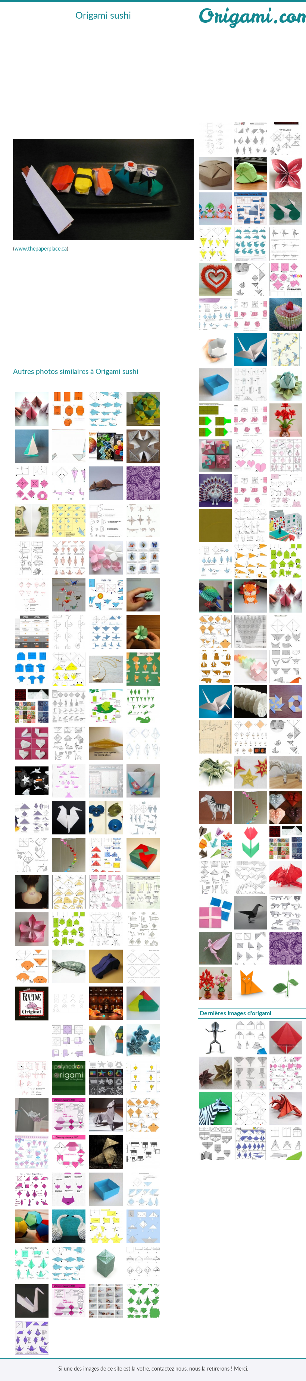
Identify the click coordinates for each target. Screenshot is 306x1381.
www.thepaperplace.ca (41, 249)
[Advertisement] (103, 78)
